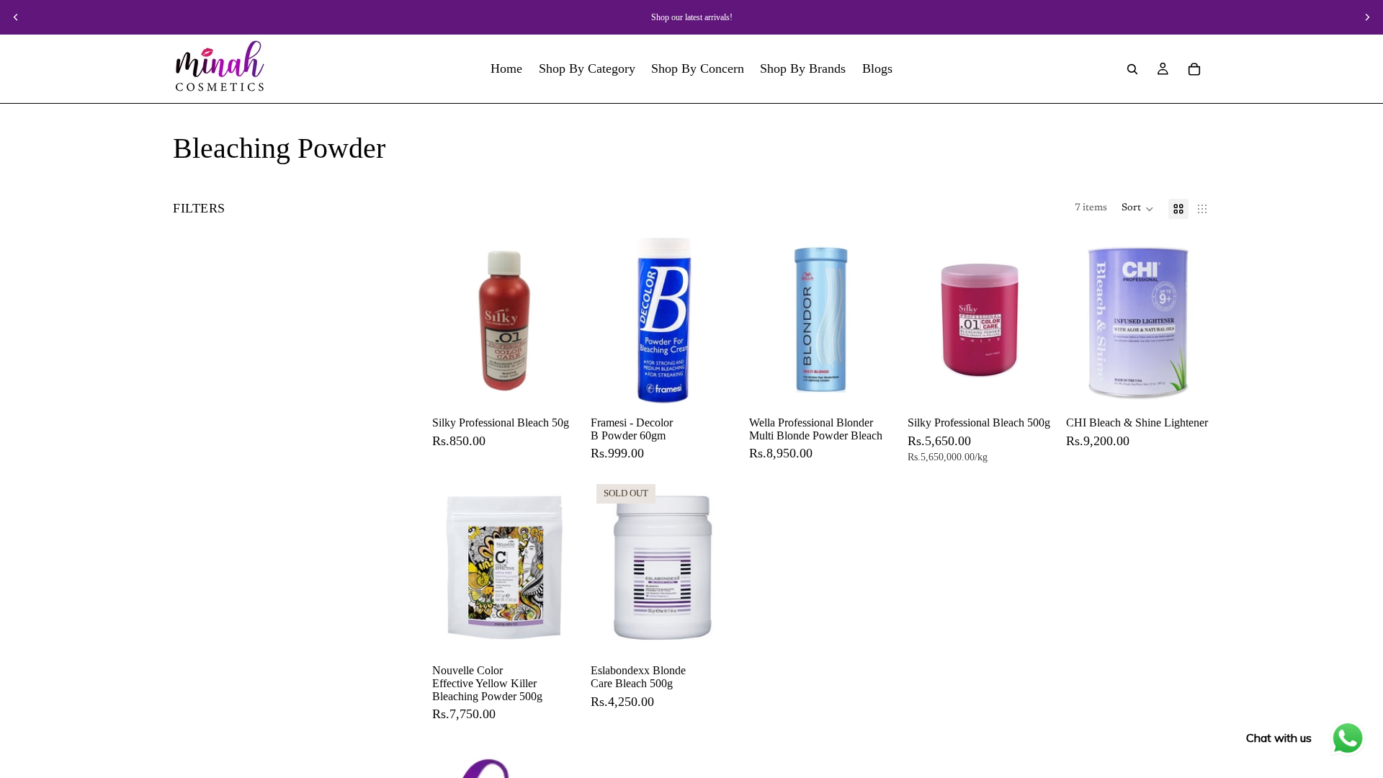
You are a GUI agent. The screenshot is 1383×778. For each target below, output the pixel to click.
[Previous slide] (16, 17)
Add (724, 388)
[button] (1138, 209)
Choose (566, 388)
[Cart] (1194, 69)
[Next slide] (1367, 17)
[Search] (1132, 69)
